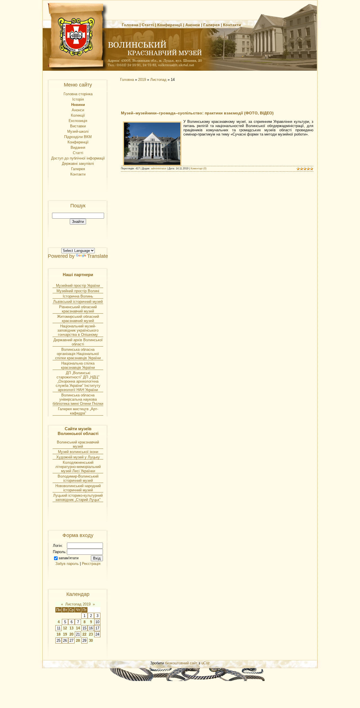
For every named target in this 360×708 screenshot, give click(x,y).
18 (58, 634)
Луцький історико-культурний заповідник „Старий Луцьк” (78, 497)
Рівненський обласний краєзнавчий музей (78, 309)
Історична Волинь (78, 296)
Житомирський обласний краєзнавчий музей (78, 318)
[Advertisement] (169, 96)
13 (71, 628)
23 (91, 634)
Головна (130, 25)
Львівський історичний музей (78, 301)
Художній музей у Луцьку (78, 457)
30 (91, 640)
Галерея (211, 25)
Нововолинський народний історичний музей (78, 488)
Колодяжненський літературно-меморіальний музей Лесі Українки (78, 466)
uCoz (205, 663)
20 (71, 634)
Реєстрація (91, 563)
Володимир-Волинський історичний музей (78, 478)
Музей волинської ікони (78, 452)
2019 (142, 79)
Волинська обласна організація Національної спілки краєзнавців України (78, 353)
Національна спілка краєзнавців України (78, 365)
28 (78, 640)
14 (78, 628)
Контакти (232, 25)
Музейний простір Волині (78, 291)
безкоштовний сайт (181, 663)
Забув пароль (67, 563)
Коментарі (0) (198, 168)
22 (84, 634)
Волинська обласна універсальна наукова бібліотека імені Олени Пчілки (78, 399)
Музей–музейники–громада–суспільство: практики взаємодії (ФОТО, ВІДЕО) (197, 113)
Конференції (169, 25)
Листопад (158, 79)
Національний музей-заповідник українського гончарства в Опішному (77, 330)
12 (65, 628)
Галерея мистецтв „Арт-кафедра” (78, 411)
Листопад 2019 (78, 604)
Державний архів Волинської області (78, 342)
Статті (148, 25)
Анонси (192, 25)
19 (65, 634)
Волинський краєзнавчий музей (78, 444)
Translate (97, 256)
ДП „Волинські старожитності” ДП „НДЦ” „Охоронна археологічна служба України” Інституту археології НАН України (78, 381)
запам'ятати (68, 558)
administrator (158, 168)
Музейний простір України (78, 285)
